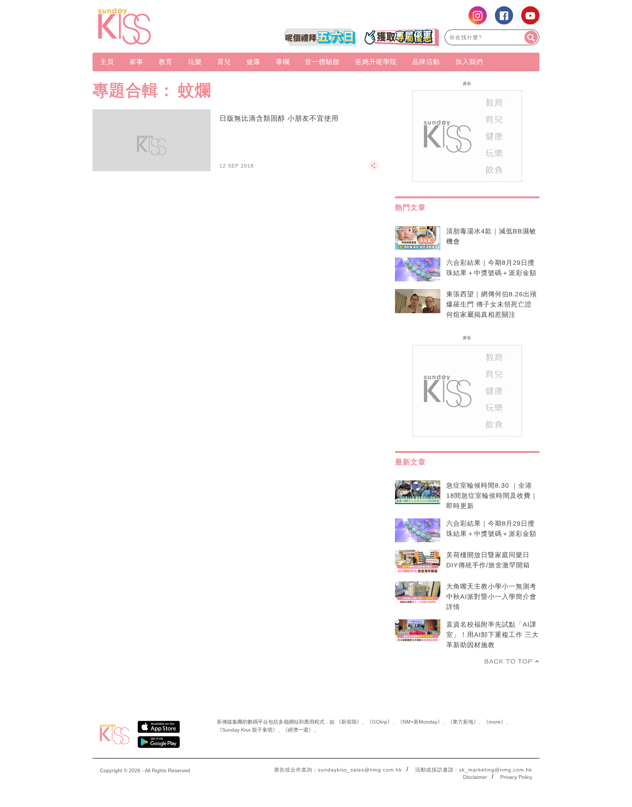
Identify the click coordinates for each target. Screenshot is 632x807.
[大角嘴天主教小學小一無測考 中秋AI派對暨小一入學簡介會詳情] (417, 593)
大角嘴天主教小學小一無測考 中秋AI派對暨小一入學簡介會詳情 (491, 597)
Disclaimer (475, 777)
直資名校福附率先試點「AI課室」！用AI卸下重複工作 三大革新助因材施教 (492, 635)
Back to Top (508, 661)
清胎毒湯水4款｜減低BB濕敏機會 (491, 236)
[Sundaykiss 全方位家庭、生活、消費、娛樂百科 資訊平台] (160, 26)
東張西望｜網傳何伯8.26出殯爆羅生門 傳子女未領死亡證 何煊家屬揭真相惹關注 (491, 304)
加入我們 (469, 61)
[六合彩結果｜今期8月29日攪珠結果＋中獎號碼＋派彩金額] (417, 270)
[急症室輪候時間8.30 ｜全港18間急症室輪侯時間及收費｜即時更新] (417, 492)
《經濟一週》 (298, 730)
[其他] (373, 168)
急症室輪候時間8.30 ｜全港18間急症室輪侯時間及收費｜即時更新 (492, 496)
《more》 (495, 722)
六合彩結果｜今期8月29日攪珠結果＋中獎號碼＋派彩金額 (491, 268)
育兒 (224, 61)
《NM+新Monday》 (420, 722)
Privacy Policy (516, 777)
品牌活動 (426, 61)
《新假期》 (349, 722)
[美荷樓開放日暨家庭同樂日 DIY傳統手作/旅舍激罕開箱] (417, 562)
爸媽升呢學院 (376, 61)
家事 (136, 61)
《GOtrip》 (379, 722)
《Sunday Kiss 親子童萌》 (247, 730)
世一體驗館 (322, 61)
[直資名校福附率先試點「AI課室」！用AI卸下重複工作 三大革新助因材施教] (417, 631)
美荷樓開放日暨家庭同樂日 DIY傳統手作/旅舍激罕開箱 (488, 560)
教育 (166, 61)
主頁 (107, 61)
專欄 (283, 61)
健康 (253, 61)
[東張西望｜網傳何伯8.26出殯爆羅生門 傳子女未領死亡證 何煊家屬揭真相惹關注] (417, 301)
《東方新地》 (463, 722)
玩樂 (195, 61)
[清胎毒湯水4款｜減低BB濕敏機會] (417, 238)
